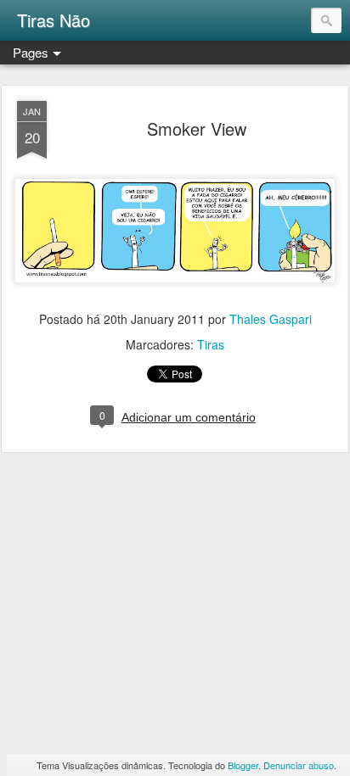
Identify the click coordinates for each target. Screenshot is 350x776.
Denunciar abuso (298, 765)
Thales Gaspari (270, 318)
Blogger (243, 765)
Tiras (210, 344)
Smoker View (196, 128)
